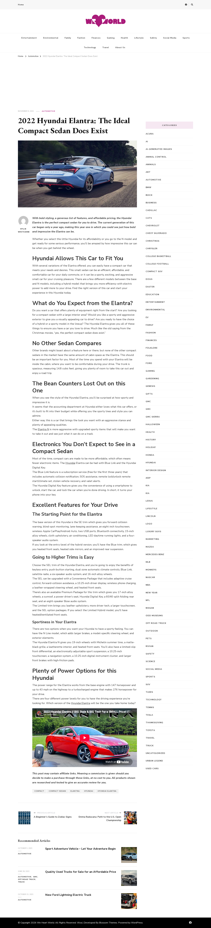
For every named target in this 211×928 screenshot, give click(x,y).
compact (39, 791)
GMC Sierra (153, 416)
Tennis (150, 707)
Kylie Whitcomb (23, 230)
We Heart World (45, 922)
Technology (90, 47)
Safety (153, 38)
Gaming (111, 38)
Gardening (152, 378)
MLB (148, 562)
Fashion (81, 38)
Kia (147, 493)
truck (21, 882)
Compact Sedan (57, 791)
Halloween (153, 424)
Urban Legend (154, 760)
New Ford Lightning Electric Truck (68, 895)
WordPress (137, 922)
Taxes (149, 692)
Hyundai (70, 463)
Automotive (48, 111)
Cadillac (151, 210)
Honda (150, 455)
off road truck (26, 879)
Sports (186, 38)
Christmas (152, 241)
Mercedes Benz (155, 554)
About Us (120, 47)
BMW (148, 187)
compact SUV (154, 271)
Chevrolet (153, 225)
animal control (156, 157)
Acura (150, 133)
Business (151, 202)
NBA (148, 585)
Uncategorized (155, 753)
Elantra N (43, 429)
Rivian (149, 646)
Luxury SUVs (153, 531)
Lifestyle (139, 38)
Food (149, 355)
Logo (149, 523)
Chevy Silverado (156, 233)
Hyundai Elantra (80, 703)
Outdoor (152, 631)
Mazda (150, 546)
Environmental (50, 38)
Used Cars (152, 768)
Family (68, 38)
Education (152, 294)
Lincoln (151, 516)
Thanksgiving (154, 722)
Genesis (150, 386)
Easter (150, 286)
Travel (105, 47)
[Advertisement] (105, 80)
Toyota (150, 730)
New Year (151, 592)
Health (124, 38)
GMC (35, 877)
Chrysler (151, 248)
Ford (149, 363)
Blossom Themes (108, 922)
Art (148, 172)
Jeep (148, 478)
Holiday (151, 447)
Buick (149, 195)
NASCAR (150, 577)
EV (147, 317)
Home (21, 4)
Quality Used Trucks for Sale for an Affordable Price (80, 872)
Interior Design (156, 470)
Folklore (151, 348)
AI (147, 141)
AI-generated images (159, 149)
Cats (149, 218)
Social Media (169, 38)
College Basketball (158, 256)
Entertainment (29, 38)
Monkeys (151, 569)
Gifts (149, 394)
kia (147, 485)
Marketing (152, 539)
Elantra (75, 791)
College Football (157, 264)
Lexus (149, 501)
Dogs (149, 279)
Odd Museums (154, 615)
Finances (96, 38)
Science (150, 661)
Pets (149, 638)
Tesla (149, 715)
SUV (148, 684)
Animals (151, 164)
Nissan (150, 608)
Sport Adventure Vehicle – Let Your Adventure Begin (80, 849)
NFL (148, 600)
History (151, 439)
